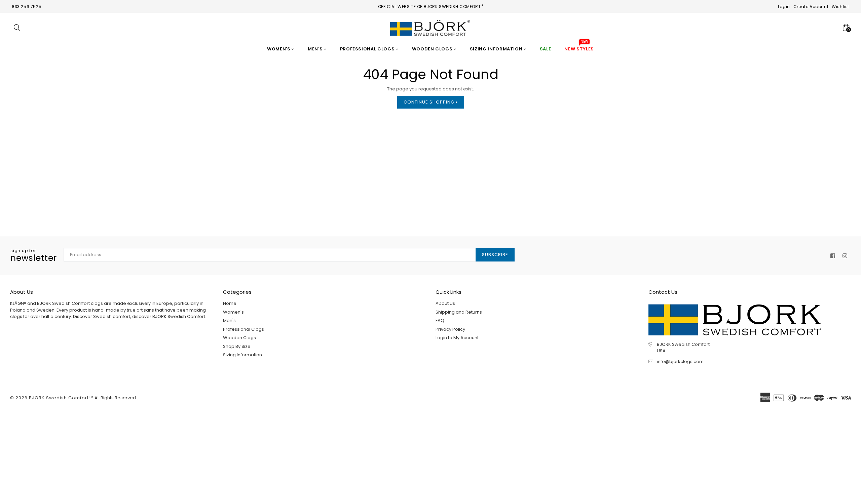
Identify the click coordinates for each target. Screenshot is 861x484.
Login (784, 6)
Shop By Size (237, 346)
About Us (445, 303)
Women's (279, 49)
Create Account (810, 6)
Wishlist (840, 6)
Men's (316, 49)
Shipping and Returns (459, 312)
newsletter (33, 256)
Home (229, 303)
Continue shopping (430, 102)
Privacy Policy (450, 329)
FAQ (440, 320)
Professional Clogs (368, 49)
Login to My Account (457, 337)
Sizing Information (497, 49)
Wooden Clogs (433, 49)
